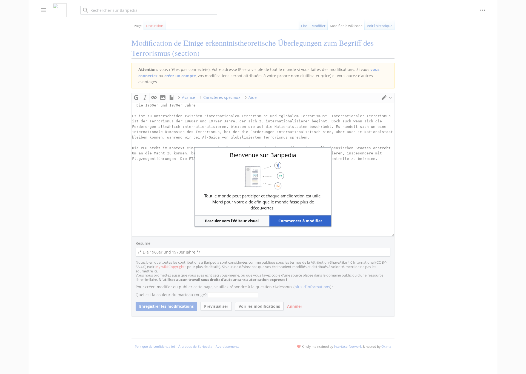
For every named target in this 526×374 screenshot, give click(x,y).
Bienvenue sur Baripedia (263, 155)
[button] (232, 220)
